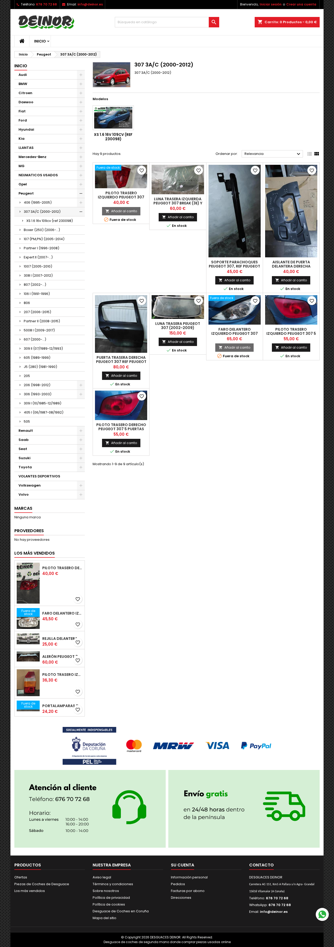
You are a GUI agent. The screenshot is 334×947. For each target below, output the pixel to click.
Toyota (25, 467)
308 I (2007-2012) (38, 275)
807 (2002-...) (35, 284)
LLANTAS (26, 147)
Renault (26, 430)
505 (27, 421)
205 (27, 375)
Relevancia (273, 154)
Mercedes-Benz (32, 156)
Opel (23, 184)
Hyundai (26, 129)
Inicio (40, 41)
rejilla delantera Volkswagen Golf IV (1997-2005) (62, 638)
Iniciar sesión (271, 4)
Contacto (261, 865)
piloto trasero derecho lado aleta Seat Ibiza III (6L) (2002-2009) (62, 568)
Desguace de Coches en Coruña (121, 911)
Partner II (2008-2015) (42, 321)
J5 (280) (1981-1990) (40, 366)
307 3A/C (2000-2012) (42, 211)
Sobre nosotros (106, 890)
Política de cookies (109, 904)
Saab (23, 439)
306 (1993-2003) (37, 394)
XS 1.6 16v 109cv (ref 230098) (49, 220)
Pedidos (178, 884)
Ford (23, 120)
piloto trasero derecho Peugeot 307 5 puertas (121, 427)
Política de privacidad (111, 897)
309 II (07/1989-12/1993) (43, 348)
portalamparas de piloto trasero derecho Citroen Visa (62, 706)
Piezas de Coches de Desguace (41, 884)
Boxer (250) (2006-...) (42, 229)
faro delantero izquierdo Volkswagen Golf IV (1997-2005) (62, 613)
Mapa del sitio (104, 917)
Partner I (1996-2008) (41, 248)
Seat (23, 448)
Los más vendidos (34, 553)
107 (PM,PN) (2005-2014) (44, 238)
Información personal (189, 877)
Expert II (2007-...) (38, 257)
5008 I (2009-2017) (39, 330)
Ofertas (20, 877)
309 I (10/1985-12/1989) (42, 403)
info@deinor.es (90, 4)
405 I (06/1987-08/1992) (43, 412)
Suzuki (25, 458)
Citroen (25, 92)
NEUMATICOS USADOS (38, 175)
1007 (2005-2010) (38, 266)
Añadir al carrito (121, 211)
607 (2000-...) (35, 339)
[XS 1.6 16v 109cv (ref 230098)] (113, 117)
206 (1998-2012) (37, 385)
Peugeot (26, 193)
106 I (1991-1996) (37, 293)
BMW (23, 83)
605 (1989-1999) (37, 357)
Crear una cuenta (301, 4)
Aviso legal (102, 877)
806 (27, 302)
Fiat (22, 111)
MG (22, 165)
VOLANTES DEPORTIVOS (39, 476)
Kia (22, 138)
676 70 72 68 (46, 4)
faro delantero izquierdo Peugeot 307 (234, 331)
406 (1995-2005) (38, 202)
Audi (23, 74)
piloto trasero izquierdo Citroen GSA (62, 674)
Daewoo (26, 102)
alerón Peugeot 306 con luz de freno (62, 656)
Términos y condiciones (113, 884)
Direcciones (181, 897)
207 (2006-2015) (37, 311)
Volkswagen (30, 485)
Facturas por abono (188, 890)
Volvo (24, 494)
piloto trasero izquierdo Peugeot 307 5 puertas (291, 333)
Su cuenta (182, 865)
